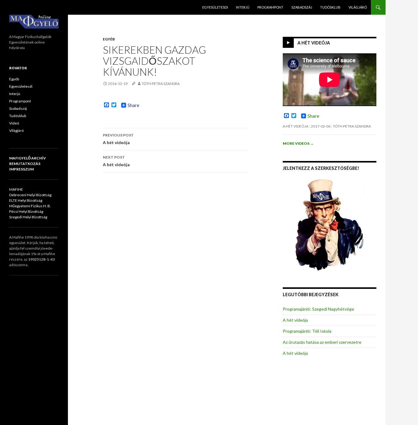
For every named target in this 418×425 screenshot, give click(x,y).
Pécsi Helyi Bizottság (26, 211)
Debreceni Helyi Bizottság (30, 195)
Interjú (242, 7)
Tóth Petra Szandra (161, 83)
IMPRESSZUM (21, 169)
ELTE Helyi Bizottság (25, 200)
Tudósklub (330, 7)
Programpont (270, 7)
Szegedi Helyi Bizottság (28, 217)
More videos (298, 143)
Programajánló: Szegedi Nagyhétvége (318, 309)
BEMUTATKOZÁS (24, 163)
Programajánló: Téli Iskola (307, 331)
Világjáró (358, 7)
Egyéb (109, 39)
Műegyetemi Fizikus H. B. (30, 206)
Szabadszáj (301, 7)
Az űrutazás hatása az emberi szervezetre (322, 342)
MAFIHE (16, 189)
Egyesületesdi (215, 7)
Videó (14, 123)
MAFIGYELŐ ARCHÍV (27, 158)
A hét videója (118, 139)
